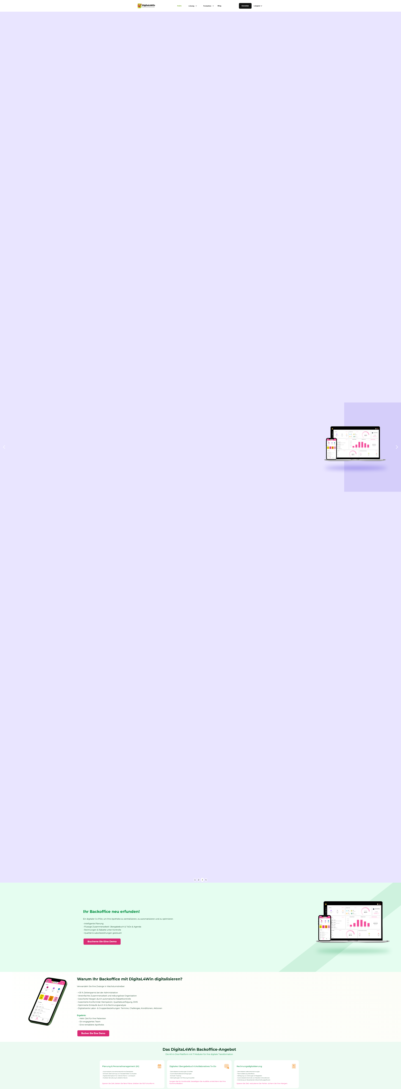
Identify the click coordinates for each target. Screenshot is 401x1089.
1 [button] (195, 880)
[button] (192, 6)
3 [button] (202, 880)
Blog (219, 6)
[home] (146, 6)
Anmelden (245, 6)
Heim (179, 6)
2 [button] (198, 880)
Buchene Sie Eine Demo (102, 941)
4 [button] (206, 880)
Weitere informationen (39, 47)
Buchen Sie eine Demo (93, 1033)
